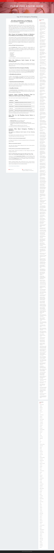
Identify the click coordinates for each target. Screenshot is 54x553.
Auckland (41, 450)
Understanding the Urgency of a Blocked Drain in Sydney (42, 100)
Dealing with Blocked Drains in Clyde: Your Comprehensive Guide (42, 233)
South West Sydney (42, 444)
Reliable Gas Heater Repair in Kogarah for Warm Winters (42, 142)
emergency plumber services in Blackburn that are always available (22, 29)
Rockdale (41, 482)
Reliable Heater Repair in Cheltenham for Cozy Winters (43, 47)
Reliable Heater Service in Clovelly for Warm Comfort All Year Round (43, 62)
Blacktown (41, 407)
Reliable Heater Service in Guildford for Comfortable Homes (43, 124)
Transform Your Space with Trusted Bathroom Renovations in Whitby (43, 206)
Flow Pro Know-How (10, 0)
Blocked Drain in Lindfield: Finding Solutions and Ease (43, 256)
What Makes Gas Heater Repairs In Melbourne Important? (43, 364)
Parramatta (41, 420)
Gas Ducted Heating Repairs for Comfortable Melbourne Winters (43, 213)
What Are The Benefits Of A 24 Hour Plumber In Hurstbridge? (43, 377)
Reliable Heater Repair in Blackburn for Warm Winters (43, 225)
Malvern (41, 410)
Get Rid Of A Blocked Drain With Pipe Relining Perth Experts (43, 397)
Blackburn (10, 169)
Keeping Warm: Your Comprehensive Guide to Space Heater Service (43, 262)
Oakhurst (41, 535)
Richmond (41, 520)
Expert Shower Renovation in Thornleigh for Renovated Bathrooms (43, 210)
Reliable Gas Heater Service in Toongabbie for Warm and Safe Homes (43, 43)
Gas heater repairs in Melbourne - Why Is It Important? (42, 344)
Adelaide (41, 491)
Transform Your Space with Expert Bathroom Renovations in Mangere (43, 23)
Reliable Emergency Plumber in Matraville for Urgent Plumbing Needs (43, 121)
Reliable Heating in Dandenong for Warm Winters (42, 91)
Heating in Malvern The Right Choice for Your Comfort (43, 29)
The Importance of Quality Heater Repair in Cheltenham (43, 236)
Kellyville (41, 416)
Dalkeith (41, 447)
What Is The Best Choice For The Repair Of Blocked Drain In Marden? (43, 332)
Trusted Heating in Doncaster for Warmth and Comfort (42, 216)
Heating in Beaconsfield (43, 284)
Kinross (41, 547)
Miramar (41, 426)
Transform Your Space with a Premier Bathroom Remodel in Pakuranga (43, 181)
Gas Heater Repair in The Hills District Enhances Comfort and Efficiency (43, 136)
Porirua (41, 492)
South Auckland (42, 404)
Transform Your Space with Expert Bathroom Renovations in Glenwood (43, 26)
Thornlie (41, 510)
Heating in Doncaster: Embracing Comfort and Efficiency (43, 287)
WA (40, 442)
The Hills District (42, 470)
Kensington (41, 545)
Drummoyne (41, 454)
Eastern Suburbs (42, 419)
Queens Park (41, 538)
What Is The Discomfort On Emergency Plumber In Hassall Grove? (43, 315)
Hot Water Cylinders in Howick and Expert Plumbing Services (42, 88)
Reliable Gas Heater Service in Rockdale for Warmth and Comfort (42, 178)
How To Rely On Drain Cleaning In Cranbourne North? (43, 326)
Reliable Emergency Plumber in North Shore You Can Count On (43, 103)
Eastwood (41, 542)
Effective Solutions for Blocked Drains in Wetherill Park (42, 222)
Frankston (41, 489)
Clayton (41, 516)
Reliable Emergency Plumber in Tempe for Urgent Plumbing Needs (43, 133)
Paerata (41, 467)
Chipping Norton (42, 529)
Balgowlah (41, 522)
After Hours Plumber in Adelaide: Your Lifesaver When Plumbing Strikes (43, 259)
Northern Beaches (42, 429)
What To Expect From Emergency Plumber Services (42, 385)
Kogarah (41, 472)
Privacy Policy (30, 551)
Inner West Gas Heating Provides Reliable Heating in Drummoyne (43, 97)
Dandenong (41, 451)
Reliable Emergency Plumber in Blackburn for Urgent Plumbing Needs (22, 22)
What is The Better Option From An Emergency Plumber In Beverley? (43, 370)
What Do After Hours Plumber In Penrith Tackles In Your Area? (42, 341)
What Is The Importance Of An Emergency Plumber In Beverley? (43, 329)
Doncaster (41, 497)
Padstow (41, 517)
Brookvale (41, 514)
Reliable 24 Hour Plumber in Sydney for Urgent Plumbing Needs (43, 201)
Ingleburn (41, 476)
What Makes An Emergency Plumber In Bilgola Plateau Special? (43, 367)
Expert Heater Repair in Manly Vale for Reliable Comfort (43, 57)
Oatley (40, 500)
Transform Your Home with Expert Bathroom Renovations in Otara (42, 149)
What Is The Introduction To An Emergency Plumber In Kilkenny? (43, 322)
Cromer (41, 523)
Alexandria (41, 475)
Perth (40, 441)
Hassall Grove (41, 501)
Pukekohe (41, 466)
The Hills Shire (41, 414)
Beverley (41, 526)
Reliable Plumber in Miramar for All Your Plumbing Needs (42, 50)
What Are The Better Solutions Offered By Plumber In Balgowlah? (43, 308)
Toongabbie (41, 422)
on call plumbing (31, 170)
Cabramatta (41, 445)
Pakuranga (41, 485)
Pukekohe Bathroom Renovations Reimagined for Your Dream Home (43, 188)
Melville (41, 541)
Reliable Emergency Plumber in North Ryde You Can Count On (43, 219)
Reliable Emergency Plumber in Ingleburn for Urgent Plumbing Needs (43, 157)
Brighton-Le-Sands (42, 463)
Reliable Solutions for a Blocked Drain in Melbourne (43, 94)
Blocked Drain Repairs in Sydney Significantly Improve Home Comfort (43, 164)
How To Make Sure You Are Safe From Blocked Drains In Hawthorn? (43, 360)
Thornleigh (41, 495)
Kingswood (41, 438)
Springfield (41, 544)
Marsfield (41, 479)
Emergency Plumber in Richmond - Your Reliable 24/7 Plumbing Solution (43, 305)
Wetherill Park (41, 498)
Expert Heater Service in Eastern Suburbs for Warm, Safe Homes (43, 40)
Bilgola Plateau (42, 488)
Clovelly (41, 435)
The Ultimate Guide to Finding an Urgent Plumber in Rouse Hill (42, 184)
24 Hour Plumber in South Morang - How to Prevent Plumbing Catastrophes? (43, 347)
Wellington (41, 425)
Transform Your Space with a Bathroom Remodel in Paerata (43, 127)
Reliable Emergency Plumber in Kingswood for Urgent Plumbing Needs (43, 68)
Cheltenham (41, 423)
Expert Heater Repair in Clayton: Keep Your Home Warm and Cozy (43, 292)
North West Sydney (42, 457)
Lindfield (41, 507)
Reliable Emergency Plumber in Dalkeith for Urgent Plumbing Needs (43, 81)
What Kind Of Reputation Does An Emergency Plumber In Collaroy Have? (43, 350)
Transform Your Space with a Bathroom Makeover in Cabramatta (43, 171)
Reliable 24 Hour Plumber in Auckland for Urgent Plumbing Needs (43, 139)
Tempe (41, 469)
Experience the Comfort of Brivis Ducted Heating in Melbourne (43, 77)
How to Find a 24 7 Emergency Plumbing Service (42, 335)
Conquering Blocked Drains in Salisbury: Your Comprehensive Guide (43, 270)
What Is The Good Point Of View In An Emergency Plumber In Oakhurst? (43, 357)
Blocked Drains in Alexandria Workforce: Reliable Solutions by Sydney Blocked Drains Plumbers (42, 153)
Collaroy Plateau (42, 532)
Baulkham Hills (42, 460)
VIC (40, 413)
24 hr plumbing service (26, 169)
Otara (40, 473)
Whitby (41, 494)
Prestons (41, 432)
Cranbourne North (42, 525)
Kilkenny (41, 519)
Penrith (41, 504)
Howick (41, 448)
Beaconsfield (41, 513)
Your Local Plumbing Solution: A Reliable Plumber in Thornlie (42, 302)
